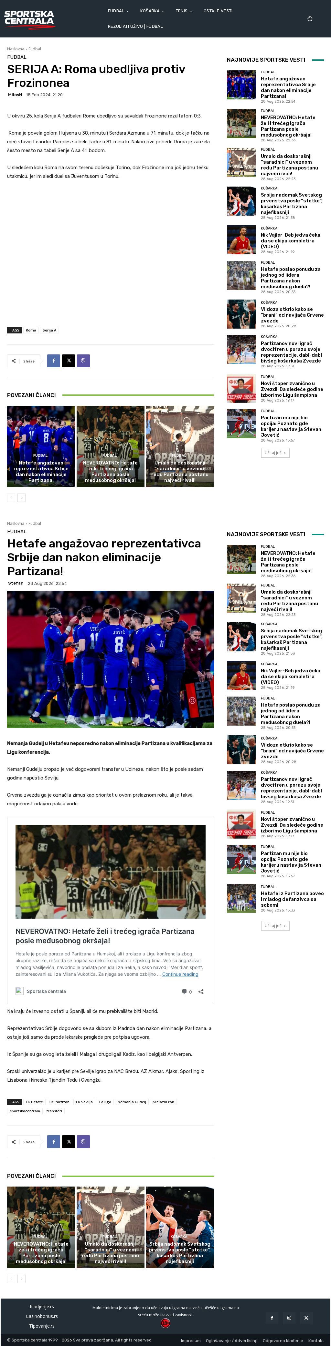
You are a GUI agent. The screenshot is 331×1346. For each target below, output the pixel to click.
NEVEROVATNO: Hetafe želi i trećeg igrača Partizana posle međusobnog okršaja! (110, 471)
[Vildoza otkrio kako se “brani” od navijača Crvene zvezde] (241, 314)
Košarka (269, 188)
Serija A (49, 330)
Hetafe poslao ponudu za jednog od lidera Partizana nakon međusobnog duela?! (291, 278)
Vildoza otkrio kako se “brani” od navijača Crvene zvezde (292, 315)
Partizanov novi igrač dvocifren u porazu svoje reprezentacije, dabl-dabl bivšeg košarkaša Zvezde (291, 352)
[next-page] (21, 498)
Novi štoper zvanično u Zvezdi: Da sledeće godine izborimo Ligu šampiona (292, 389)
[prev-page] (11, 498)
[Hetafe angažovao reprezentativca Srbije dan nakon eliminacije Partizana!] (41, 446)
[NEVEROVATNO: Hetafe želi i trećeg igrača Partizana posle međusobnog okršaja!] (111, 446)
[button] (312, 18)
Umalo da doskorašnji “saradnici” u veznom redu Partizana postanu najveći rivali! (179, 471)
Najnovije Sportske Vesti (266, 59)
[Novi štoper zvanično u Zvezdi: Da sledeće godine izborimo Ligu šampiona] (241, 388)
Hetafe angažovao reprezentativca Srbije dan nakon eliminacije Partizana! (41, 471)
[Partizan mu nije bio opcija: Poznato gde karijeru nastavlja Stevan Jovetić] (241, 423)
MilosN (15, 95)
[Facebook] (53, 360)
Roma (31, 330)
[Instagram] (289, 1318)
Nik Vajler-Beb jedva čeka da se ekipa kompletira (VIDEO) (290, 241)
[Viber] (83, 360)
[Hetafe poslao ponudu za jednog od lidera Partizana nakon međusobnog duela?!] (241, 275)
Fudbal (34, 49)
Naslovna (15, 49)
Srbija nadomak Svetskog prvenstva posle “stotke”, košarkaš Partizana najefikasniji (292, 203)
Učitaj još (273, 452)
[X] (68, 360)
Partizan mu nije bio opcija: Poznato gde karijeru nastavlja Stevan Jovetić (291, 426)
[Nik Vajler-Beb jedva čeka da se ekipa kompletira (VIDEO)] (241, 239)
